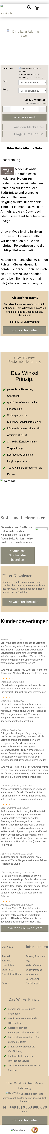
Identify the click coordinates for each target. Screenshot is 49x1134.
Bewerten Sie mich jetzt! (24, 928)
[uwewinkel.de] (6, 10)
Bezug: (5, 89)
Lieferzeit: (7, 68)
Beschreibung (10, 160)
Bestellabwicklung (11, 974)
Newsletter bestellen (24, 602)
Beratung (6, 960)
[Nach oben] (42, 1130)
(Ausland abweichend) (35, 78)
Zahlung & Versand (35, 956)
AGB (28, 960)
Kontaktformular (24, 330)
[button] (45, 725)
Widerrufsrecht (34, 965)
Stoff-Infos (7, 969)
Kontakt (6, 956)
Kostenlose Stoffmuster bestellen (17, 555)
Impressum (32, 974)
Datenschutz (32, 979)
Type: (5, 81)
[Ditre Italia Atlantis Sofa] (24, 39)
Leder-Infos (8, 965)
